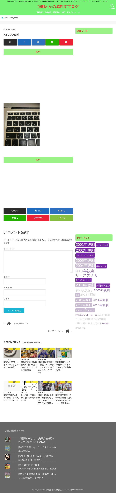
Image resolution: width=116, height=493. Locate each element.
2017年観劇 (84, 305)
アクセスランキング (83, 280)
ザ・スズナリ (86, 275)
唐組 (77, 295)
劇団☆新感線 (103, 285)
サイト (6, 298)
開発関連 (56, 12)
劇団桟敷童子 (84, 290)
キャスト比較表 (102, 245)
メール (8, 287)
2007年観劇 (84, 271)
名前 (7, 277)
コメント (9, 249)
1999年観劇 (81, 323)
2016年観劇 (100, 305)
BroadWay (80, 328)
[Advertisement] (38, 77)
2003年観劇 (102, 290)
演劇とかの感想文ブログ (58, 6)
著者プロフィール (73, 12)
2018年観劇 (85, 285)
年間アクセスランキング (85, 255)
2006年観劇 (88, 294)
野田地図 (105, 324)
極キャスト (80, 310)
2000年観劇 (84, 300)
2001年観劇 (85, 244)
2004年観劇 (85, 266)
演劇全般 (39, 12)
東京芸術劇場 (95, 323)
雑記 (63, 12)
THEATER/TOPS (84, 319)
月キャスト (90, 310)
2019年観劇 (104, 315)
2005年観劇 (85, 260)
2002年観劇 (85, 250)
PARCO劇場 (100, 319)
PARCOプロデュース (86, 315)
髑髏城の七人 (101, 266)
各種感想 (48, 12)
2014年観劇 (100, 300)
